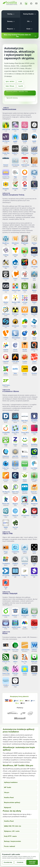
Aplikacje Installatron (11, 782)
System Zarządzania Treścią (13, 194)
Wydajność (7, 807)
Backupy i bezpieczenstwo (12, 841)
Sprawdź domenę (12, 98)
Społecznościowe (9, 109)
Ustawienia (20, 862)
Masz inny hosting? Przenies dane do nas (20, 35)
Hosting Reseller (28, 14)
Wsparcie (10, 29)
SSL (28, 21)
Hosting (9, 14)
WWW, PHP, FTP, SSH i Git (12, 826)
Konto (28, 29)
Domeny (10, 21)
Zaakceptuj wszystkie (32, 862)
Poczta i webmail (9, 846)
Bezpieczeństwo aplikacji (12, 802)
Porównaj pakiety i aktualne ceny (17, 91)
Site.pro (6, 792)
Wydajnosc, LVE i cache (11, 831)
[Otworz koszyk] (26, 3)
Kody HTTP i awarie (10, 836)
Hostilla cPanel (9, 797)
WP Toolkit (7, 787)
